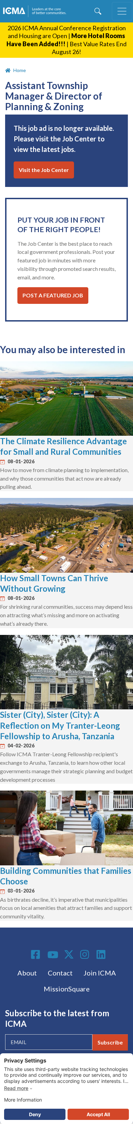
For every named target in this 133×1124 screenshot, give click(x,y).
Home (19, 70)
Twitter (69, 954)
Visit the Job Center (44, 170)
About (27, 973)
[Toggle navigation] (122, 11)
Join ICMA (100, 973)
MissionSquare (67, 989)
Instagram (85, 954)
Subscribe (110, 1042)
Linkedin (102, 954)
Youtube (52, 955)
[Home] (36, 11)
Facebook (36, 954)
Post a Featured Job (53, 295)
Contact (60, 973)
